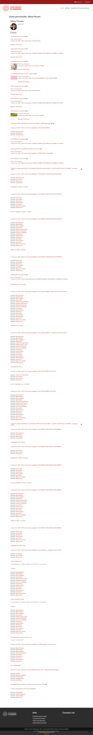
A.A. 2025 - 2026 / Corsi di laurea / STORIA (33, 65)
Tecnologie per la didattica (39, 718)
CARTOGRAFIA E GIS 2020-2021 (18, 139)
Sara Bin (18, 673)
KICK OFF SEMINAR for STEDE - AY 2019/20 (21, 211)
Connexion (87, 2)
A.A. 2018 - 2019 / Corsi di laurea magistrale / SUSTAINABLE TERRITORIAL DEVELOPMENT (38, 429)
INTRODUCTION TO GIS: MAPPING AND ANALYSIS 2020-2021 (25, 148)
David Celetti (19, 197)
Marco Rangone (19, 240)
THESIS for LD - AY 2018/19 (17, 325)
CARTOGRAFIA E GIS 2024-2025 (18, 86)
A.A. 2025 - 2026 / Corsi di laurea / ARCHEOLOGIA (28, 40)
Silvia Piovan (19, 44)
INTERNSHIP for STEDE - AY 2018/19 (19, 458)
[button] (78, 2)
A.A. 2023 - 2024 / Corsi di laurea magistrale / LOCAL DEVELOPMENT (33, 127)
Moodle (67, 729)
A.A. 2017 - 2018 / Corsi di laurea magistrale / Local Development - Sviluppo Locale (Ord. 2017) (39, 550)
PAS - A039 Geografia (15, 665)
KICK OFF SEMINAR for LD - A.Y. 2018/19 (20, 384)
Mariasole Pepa (19, 131)
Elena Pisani (19, 239)
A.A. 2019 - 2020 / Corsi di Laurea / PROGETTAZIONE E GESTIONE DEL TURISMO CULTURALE (40, 163)
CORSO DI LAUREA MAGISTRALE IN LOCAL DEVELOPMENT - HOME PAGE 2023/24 (31, 123)
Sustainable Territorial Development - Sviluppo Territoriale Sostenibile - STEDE (28, 684)
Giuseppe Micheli (20, 678)
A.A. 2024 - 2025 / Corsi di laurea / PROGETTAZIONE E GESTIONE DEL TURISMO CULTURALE (39, 103)
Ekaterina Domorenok (21, 230)
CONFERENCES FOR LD (17, 366)
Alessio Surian (19, 207)
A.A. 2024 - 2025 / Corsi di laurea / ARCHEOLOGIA (28, 90)
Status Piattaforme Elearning (39, 722)
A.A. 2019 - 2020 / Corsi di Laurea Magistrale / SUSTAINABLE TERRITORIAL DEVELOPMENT (39, 174)
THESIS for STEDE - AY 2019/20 (18, 249)
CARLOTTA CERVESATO (22, 301)
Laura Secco (19, 204)
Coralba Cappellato (20, 694)
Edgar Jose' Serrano (20, 206)
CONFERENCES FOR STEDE (18, 442)
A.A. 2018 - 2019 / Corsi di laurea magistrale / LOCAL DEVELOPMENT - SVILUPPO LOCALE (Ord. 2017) (41, 291)
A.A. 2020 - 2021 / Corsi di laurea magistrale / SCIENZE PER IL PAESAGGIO (34, 153)
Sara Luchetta (19, 378)
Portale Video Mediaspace (39, 720)
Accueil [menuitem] (62, 8)
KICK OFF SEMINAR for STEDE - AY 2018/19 (21, 482)
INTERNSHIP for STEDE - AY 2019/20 (19, 187)
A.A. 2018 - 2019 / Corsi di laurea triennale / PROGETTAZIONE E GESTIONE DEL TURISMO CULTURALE (42, 279)
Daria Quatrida (19, 182)
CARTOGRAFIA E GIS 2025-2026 (18, 36)
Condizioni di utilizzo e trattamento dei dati (46, 732)
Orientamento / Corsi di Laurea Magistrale (26, 688)
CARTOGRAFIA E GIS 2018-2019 (18, 274)
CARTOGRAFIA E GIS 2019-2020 (18, 158)
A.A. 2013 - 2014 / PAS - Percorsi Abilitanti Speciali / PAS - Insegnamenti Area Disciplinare (37, 669)
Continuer (46, 733)
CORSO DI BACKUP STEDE (17, 599)
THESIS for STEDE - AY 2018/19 (18, 520)
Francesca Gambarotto (21, 232)
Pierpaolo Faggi (19, 695)
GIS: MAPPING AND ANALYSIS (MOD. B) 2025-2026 (23, 73)
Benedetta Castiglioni (21, 675)
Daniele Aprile (19, 692)
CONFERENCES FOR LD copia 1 (18, 545)
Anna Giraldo (19, 179)
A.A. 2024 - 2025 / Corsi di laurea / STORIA (33, 115)
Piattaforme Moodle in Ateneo (40, 716)
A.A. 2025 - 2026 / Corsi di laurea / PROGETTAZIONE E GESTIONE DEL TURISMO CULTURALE (39, 53)
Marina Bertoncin (20, 177)
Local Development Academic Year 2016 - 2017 (21, 637)
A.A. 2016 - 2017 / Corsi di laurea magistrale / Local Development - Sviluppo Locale (36, 644)
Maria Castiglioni (20, 226)
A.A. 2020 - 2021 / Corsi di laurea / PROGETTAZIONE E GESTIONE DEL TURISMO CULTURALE (39, 143)
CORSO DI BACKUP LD (16, 561)
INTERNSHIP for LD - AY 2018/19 (18, 284)
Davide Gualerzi (19, 235)
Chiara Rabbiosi (19, 134)
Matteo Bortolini (19, 224)
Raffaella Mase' (19, 676)
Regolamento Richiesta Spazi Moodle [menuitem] (80, 8)
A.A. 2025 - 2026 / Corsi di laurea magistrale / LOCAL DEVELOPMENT (40, 78)
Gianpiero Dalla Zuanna (21, 229)
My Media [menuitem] (67, 8)
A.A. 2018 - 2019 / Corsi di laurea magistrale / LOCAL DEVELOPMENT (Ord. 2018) (36, 371)
